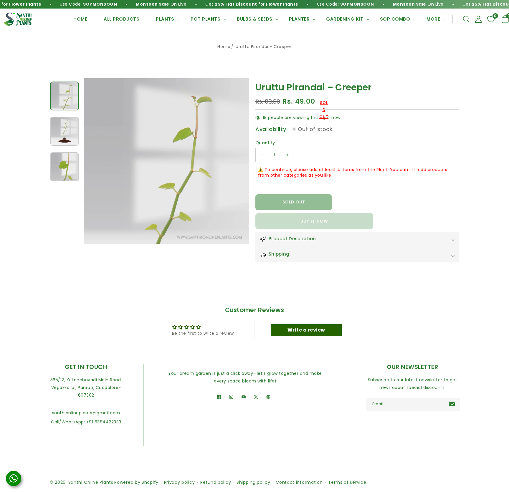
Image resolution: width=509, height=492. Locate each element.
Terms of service (347, 482)
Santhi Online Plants (90, 482)
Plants (165, 19)
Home (223, 46)
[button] (466, 19)
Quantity (265, 143)
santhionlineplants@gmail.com (86, 413)
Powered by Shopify (136, 482)
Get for (240, 4)
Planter (299, 19)
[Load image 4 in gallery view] (64, 96)
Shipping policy (253, 482)
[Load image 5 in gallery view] (64, 131)
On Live (149, 4)
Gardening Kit (344, 19)
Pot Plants (205, 19)
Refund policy (215, 482)
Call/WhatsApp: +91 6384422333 (86, 422)
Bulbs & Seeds (254, 19)
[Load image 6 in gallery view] (64, 166)
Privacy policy (179, 482)
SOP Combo (395, 19)
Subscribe (452, 403)
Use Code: (76, 4)
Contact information (299, 482)
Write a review (306, 330)
